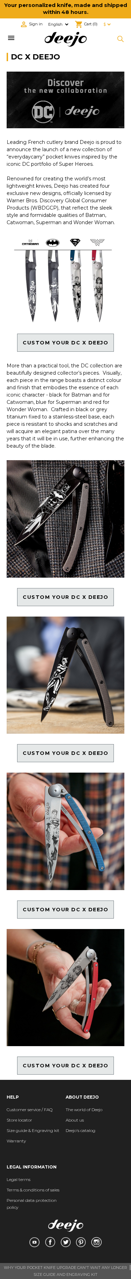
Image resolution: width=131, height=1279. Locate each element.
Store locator (19, 1120)
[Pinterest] (81, 1242)
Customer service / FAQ (29, 1109)
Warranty (16, 1140)
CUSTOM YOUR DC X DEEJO (65, 597)
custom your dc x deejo (65, 343)
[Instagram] (96, 1242)
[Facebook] (50, 1242)
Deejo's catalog (80, 1130)
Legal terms (18, 1179)
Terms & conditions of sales (33, 1189)
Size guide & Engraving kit (33, 1130)
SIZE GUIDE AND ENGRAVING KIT (65, 1274)
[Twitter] (65, 1242)
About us (75, 1120)
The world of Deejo (84, 1109)
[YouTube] (34, 1242)
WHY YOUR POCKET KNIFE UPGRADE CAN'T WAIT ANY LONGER (65, 1267)
